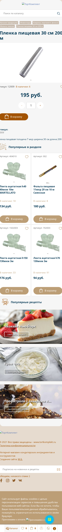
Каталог (13, 528)
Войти (41, 528)
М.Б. (20, 459)
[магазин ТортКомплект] (31, 4)
